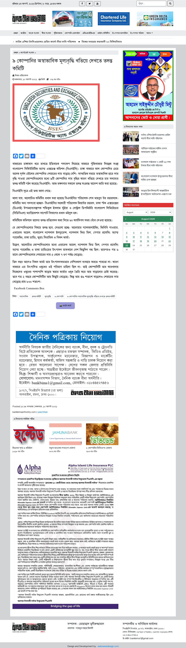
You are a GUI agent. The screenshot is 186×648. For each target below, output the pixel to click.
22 (169, 241)
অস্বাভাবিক (23, 296)
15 (170, 237)
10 (134, 237)
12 (148, 237)
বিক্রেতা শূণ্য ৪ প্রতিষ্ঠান (22, 448)
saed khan (43, 412)
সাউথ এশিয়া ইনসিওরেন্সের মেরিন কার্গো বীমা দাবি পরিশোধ (46, 41)
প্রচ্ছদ (16, 52)
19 (148, 241)
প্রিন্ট (43, 79)
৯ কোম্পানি (59, 296)
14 (162, 237)
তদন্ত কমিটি (36, 296)
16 (127, 241)
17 (134, 241)
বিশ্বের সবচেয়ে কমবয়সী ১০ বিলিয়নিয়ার (102, 41)
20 (155, 241)
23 (127, 245)
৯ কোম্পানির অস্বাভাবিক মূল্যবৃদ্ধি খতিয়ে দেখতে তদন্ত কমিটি (91, 296)
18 (141, 241)
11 (141, 237)
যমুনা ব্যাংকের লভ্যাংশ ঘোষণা (62, 448)
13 (155, 237)
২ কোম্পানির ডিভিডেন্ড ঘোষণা (99, 448)
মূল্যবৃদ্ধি (48, 296)
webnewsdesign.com (108, 646)
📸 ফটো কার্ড (65, 305)
